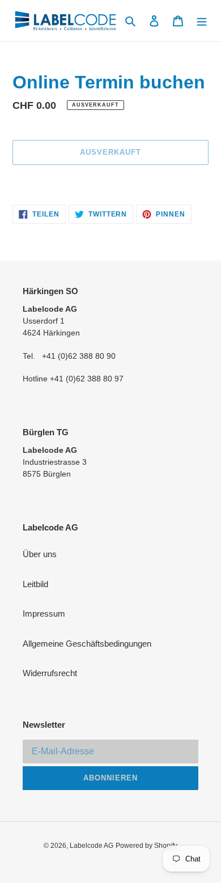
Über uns (40, 554)
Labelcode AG (91, 846)
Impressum (44, 613)
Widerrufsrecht (50, 673)
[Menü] (202, 21)
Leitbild (35, 584)
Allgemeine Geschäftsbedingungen (87, 643)
